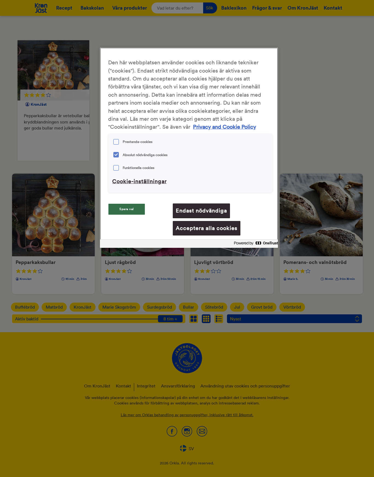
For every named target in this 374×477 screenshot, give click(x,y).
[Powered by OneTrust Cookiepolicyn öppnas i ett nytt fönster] (254, 244)
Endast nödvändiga (201, 210)
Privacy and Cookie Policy (224, 126)
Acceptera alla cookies (206, 228)
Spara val (126, 209)
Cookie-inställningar (139, 181)
